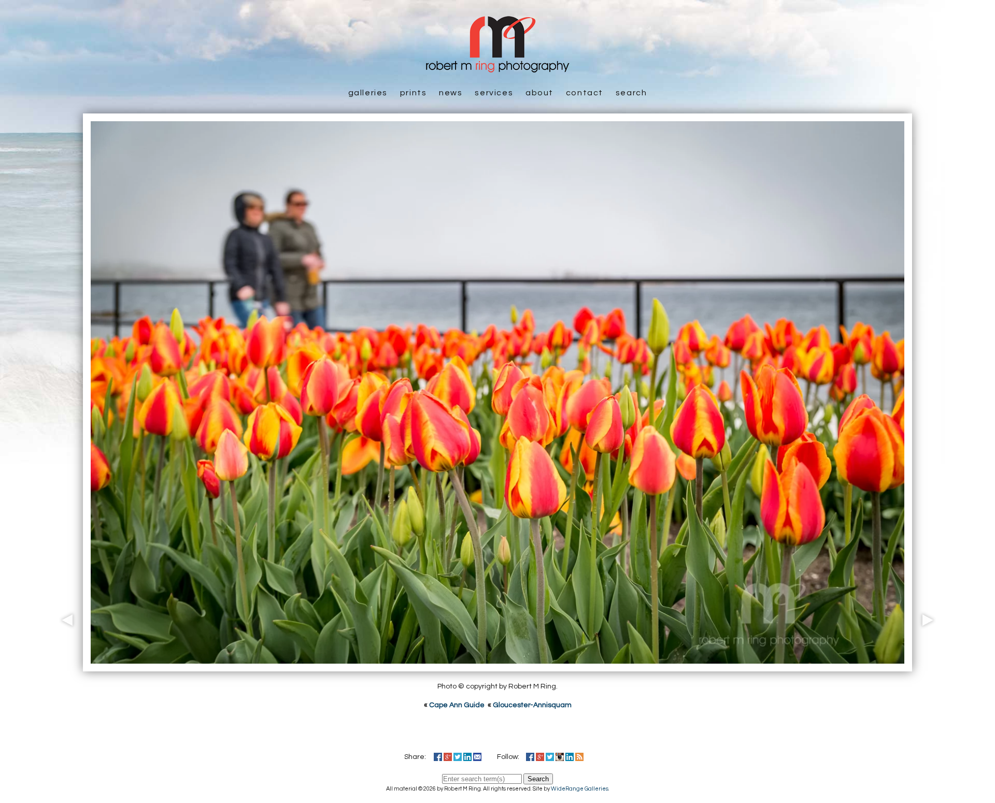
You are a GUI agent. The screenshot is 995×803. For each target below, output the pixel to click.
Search (631, 93)
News (450, 93)
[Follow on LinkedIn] (569, 757)
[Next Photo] (930, 665)
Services (494, 93)
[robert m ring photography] (497, 67)
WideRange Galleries (579, 789)
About (539, 93)
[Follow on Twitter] (550, 757)
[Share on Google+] (448, 757)
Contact (584, 93)
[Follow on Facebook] (530, 757)
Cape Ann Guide (457, 705)
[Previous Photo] (65, 665)
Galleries (368, 93)
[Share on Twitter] (457, 757)
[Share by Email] (477, 757)
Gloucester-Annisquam (532, 705)
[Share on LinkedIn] (467, 757)
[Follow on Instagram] (560, 757)
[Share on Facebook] (438, 757)
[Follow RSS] (579, 757)
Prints (413, 93)
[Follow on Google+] (540, 757)
